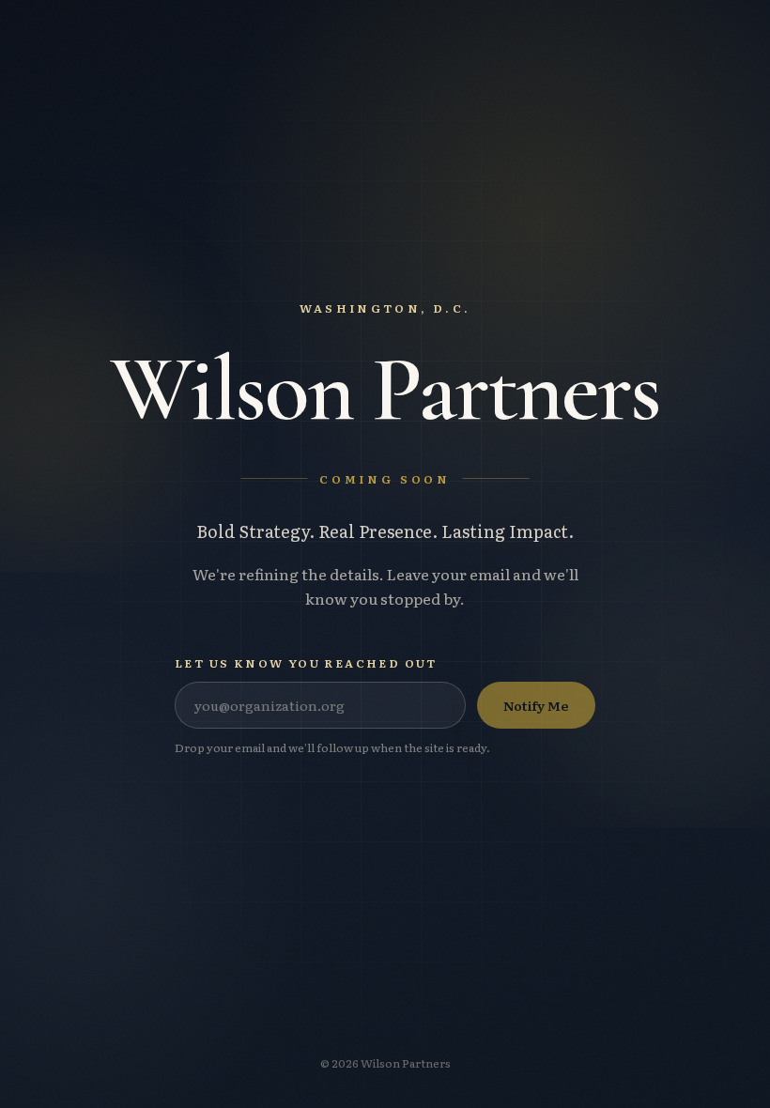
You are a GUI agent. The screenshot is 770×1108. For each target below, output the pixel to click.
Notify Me (536, 705)
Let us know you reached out (306, 662)
